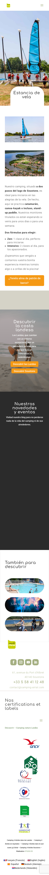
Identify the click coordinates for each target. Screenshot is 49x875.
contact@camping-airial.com (27, 687)
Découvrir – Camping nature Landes (21, 728)
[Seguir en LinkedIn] (35, 662)
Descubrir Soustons (24, 371)
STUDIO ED (29, 851)
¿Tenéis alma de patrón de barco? (25, 280)
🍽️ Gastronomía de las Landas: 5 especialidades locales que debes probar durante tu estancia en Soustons (23, 480)
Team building (25, 623)
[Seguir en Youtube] (28, 662)
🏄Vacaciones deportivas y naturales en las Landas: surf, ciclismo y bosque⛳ (23, 439)
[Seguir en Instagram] (21, 662)
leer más (15, 456)
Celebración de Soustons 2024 (22, 524)
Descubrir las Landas (24, 364)
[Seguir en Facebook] (13, 662)
